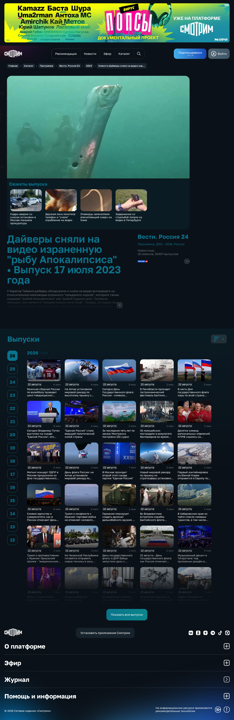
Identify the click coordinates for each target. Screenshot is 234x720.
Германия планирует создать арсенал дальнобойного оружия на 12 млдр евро (119, 518)
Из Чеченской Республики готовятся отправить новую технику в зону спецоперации (81, 560)
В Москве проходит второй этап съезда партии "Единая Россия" (117, 475)
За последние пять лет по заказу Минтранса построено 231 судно (118, 433)
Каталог (28, 65)
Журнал (16, 679)
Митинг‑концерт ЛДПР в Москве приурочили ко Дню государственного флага (42, 477)
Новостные (146, 250)
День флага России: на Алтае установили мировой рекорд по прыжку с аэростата (79, 477)
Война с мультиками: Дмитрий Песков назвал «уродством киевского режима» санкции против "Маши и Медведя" (43, 603)
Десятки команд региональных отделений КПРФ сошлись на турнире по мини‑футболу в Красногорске (194, 436)
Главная (13, 65)
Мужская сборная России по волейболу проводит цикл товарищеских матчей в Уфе (43, 393)
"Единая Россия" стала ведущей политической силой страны (80, 433)
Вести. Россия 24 (69, 65)
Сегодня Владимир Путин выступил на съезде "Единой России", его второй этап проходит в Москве (43, 436)
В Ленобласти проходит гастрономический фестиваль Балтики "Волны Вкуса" (155, 393)
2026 (44, 353)
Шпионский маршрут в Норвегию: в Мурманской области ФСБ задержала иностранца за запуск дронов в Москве (156, 603)
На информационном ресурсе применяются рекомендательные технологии (184, 709)
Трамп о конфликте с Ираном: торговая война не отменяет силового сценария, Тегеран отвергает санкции (80, 519)
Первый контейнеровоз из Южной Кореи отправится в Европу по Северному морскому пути (193, 478)
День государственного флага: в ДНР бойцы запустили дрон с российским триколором (118, 560)
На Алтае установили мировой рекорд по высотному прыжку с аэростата (78, 393)
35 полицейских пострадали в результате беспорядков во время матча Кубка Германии (156, 435)
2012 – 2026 (164, 244)
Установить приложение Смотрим (105, 633)
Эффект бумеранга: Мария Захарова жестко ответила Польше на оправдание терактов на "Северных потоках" (193, 603)
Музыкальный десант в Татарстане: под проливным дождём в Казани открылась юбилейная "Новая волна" (194, 561)
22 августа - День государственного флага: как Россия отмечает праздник (156, 560)
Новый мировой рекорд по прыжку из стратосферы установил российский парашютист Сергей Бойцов (156, 478)
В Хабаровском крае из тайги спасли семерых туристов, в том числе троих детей (192, 518)
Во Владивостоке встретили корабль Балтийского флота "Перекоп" (152, 518)
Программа (46, 65)
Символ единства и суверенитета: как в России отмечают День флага (41, 518)
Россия (179, 244)
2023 (89, 65)
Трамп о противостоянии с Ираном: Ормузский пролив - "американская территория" (43, 560)
